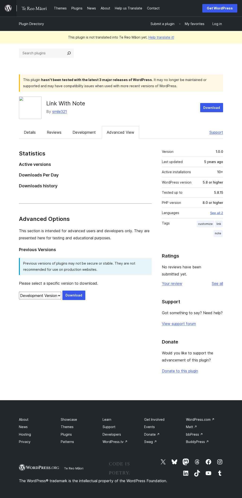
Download (211, 108)
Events (149, 427)
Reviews (54, 132)
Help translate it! (161, 37)
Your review (172, 283)
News (23, 427)
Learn (107, 419)
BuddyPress (197, 442)
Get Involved (154, 419)
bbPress (194, 434)
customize (205, 224)
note (218, 233)
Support (216, 132)
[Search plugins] (69, 53)
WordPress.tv (115, 442)
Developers (112, 434)
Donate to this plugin (180, 371)
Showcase (69, 419)
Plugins (66, 434)
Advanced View (120, 132)
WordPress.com (200, 419)
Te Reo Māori (73, 468)
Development (84, 132)
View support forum (179, 323)
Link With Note (65, 103)
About (23, 419)
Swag (150, 442)
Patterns (67, 442)
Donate (152, 434)
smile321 (59, 111)
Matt (191, 427)
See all (217, 283)
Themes (67, 427)
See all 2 (216, 213)
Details (30, 132)
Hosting (25, 434)
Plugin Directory (31, 24)
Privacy (24, 442)
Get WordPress (220, 8)
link (218, 224)
